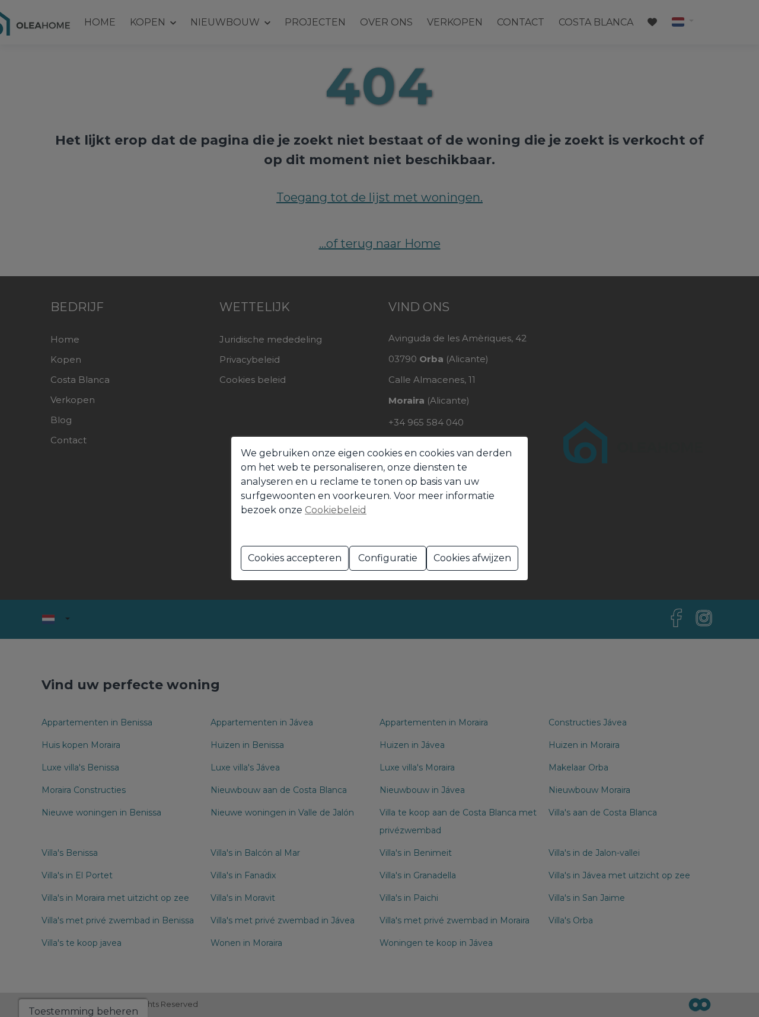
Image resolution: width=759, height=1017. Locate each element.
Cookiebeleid (335, 510)
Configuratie (387, 558)
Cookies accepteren (295, 558)
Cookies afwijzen (472, 558)
